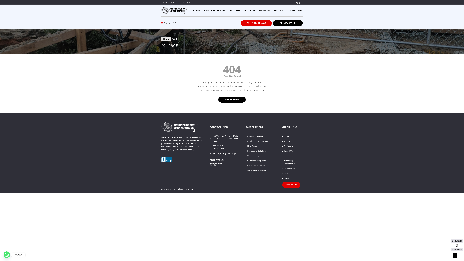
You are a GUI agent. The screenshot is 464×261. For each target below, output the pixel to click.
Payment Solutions (244, 10)
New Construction (254, 146)
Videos (286, 178)
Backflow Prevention (256, 136)
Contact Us (295, 10)
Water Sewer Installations (257, 170)
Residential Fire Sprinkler (257, 141)
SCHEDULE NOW (258, 23)
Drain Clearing (253, 156)
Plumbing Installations (256, 151)
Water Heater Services (256, 165)
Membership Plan (268, 10)
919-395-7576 (185, 2)
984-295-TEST (171, 2)
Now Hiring (288, 156)
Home (197, 10)
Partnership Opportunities (289, 162)
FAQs (282, 10)
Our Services (224, 10)
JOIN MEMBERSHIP (288, 23)
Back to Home (232, 99)
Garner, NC (169, 23)
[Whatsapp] (7, 254)
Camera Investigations (256, 161)
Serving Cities (289, 168)
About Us (209, 10)
